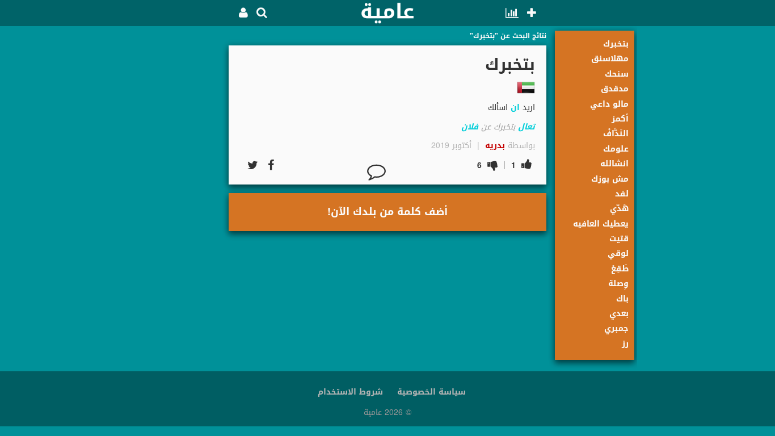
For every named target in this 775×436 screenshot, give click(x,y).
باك (622, 299)
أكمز (620, 119)
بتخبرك (616, 44)
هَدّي (619, 208)
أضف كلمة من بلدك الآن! (387, 211)
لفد (622, 194)
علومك (616, 149)
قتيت (619, 238)
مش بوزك (610, 179)
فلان (469, 127)
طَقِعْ (620, 268)
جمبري (616, 328)
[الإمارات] (526, 87)
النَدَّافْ (616, 133)
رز (625, 343)
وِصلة (618, 283)
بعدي (619, 313)
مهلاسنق (610, 58)
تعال (526, 127)
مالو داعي (609, 104)
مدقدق (615, 89)
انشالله (614, 163)
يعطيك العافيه (601, 224)
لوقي (618, 253)
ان (515, 107)
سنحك (617, 74)
